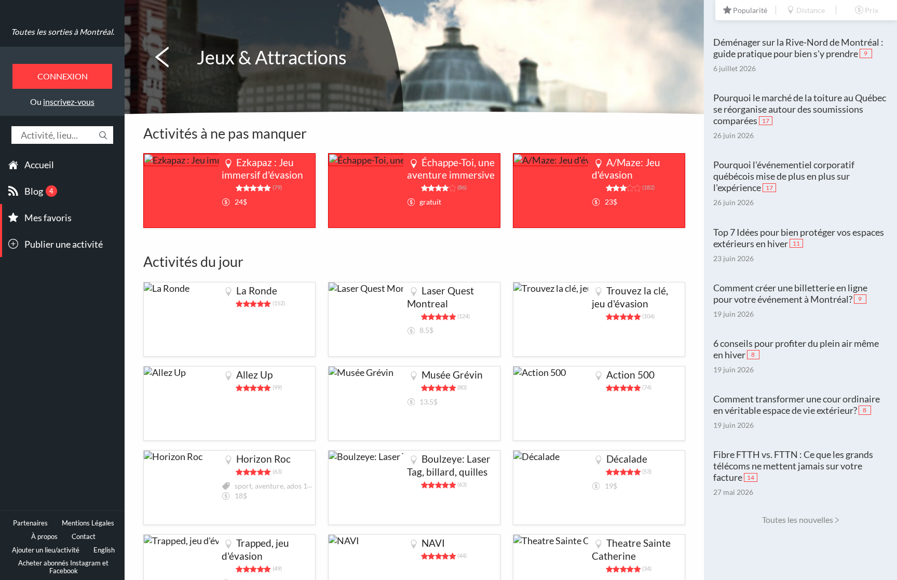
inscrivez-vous (68, 101)
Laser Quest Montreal (440, 297)
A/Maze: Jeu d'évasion (626, 168)
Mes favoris (48, 217)
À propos (44, 537)
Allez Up (254, 375)
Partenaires (30, 523)
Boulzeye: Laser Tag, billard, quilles (449, 465)
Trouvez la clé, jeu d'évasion (630, 297)
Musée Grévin (452, 375)
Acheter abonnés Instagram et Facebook (63, 567)
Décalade (626, 459)
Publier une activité (63, 244)
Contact (84, 537)
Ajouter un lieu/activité (45, 550)
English (104, 550)
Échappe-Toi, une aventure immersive (451, 168)
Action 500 (630, 375)
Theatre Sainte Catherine (631, 549)
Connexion (62, 76)
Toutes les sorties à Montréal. (62, 31)
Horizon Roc (263, 459)
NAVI (433, 543)
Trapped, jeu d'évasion (255, 549)
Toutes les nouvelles (797, 519)
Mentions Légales (88, 523)
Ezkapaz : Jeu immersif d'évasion (262, 168)
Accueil (39, 164)
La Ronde (256, 290)
